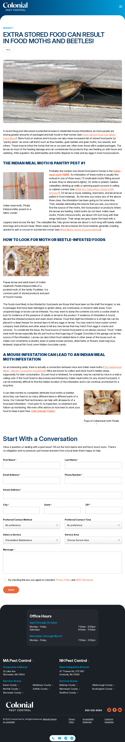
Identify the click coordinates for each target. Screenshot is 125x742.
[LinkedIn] (120, 710)
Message (9, 549)
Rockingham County (102, 689)
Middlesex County (42, 685)
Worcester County (12, 692)
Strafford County (67, 692)
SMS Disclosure (84, 579)
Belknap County (67, 685)
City (6, 504)
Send (11, 589)
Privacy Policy (63, 579)
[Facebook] (114, 710)
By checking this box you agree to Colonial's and (50, 579)
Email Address (11, 475)
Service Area (72, 534)
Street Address (12, 489)
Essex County (10, 685)
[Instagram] (109, 710)
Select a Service (12, 534)
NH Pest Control (73, 660)
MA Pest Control (17, 660)
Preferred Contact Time (78, 519)
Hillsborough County (102, 685)
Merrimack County (68, 689)
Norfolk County (10, 689)
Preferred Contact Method (17, 519)
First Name (9, 460)
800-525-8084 (93, 710)
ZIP (87, 504)
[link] (53, 738)
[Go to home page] (19, 710)
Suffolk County (40, 689)
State (48, 504)
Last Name (71, 460)
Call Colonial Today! (43, 411)
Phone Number (73, 475)
